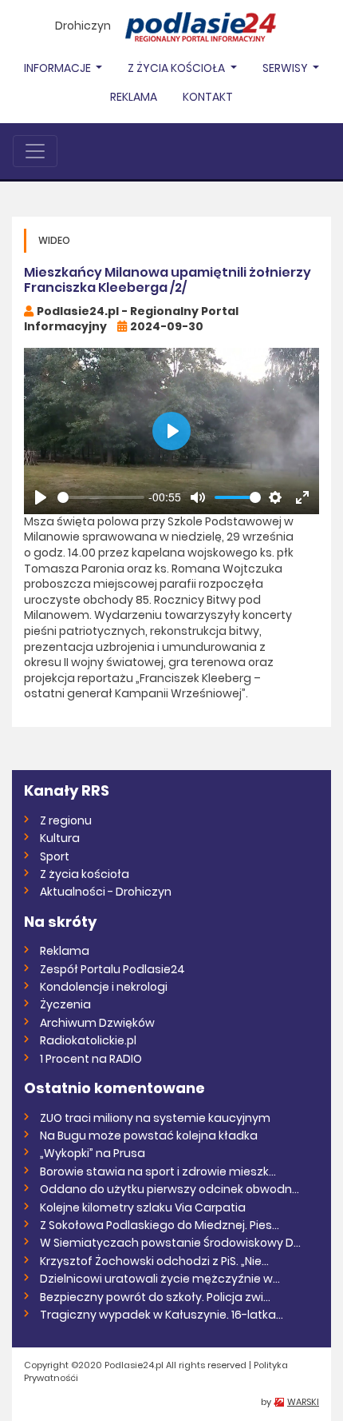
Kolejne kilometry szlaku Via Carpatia (143, 1207)
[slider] (100, 497)
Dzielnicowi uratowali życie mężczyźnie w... (160, 1279)
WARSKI (303, 1401)
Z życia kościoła (84, 874)
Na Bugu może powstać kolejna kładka (149, 1136)
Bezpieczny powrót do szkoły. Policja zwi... (155, 1297)
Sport (54, 856)
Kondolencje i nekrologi (104, 987)
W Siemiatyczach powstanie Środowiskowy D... (170, 1243)
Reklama (133, 97)
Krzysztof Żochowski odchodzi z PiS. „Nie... (154, 1261)
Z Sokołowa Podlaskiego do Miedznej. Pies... (159, 1225)
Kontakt (208, 97)
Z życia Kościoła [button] (177, 68)
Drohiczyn (83, 26)
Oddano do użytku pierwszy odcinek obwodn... (169, 1189)
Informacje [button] (58, 68)
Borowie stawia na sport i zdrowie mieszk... (158, 1172)
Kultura (60, 838)
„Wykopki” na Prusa (92, 1153)
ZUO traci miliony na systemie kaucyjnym (155, 1118)
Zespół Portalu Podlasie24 (112, 969)
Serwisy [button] (286, 68)
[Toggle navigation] (35, 151)
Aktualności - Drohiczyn (106, 892)
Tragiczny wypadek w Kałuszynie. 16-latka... (161, 1315)
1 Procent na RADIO (91, 1059)
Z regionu (66, 820)
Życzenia (65, 1004)
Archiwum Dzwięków (97, 1023)
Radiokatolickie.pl (88, 1040)
